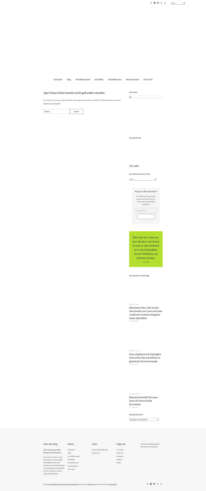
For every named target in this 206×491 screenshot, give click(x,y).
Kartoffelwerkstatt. (55, 484)
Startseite (58, 79)
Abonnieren (146, 216)
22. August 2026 (133, 321)
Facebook (151, 3)
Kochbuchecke (132, 79)
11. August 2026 (133, 407)
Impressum (96, 453)
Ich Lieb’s (134, 166)
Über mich (148, 79)
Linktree (161, 3)
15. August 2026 (133, 364)
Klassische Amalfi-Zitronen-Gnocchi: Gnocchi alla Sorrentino (143, 401)
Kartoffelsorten (114, 79)
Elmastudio (113, 484)
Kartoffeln (99, 79)
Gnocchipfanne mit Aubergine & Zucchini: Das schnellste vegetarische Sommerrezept (145, 358)
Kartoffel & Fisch (134, 304)
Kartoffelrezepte (83, 79)
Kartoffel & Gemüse (134, 351)
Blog (69, 79)
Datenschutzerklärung (100, 450)
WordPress (92, 484)
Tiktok (165, 3)
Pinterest (154, 3)
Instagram (158, 3)
